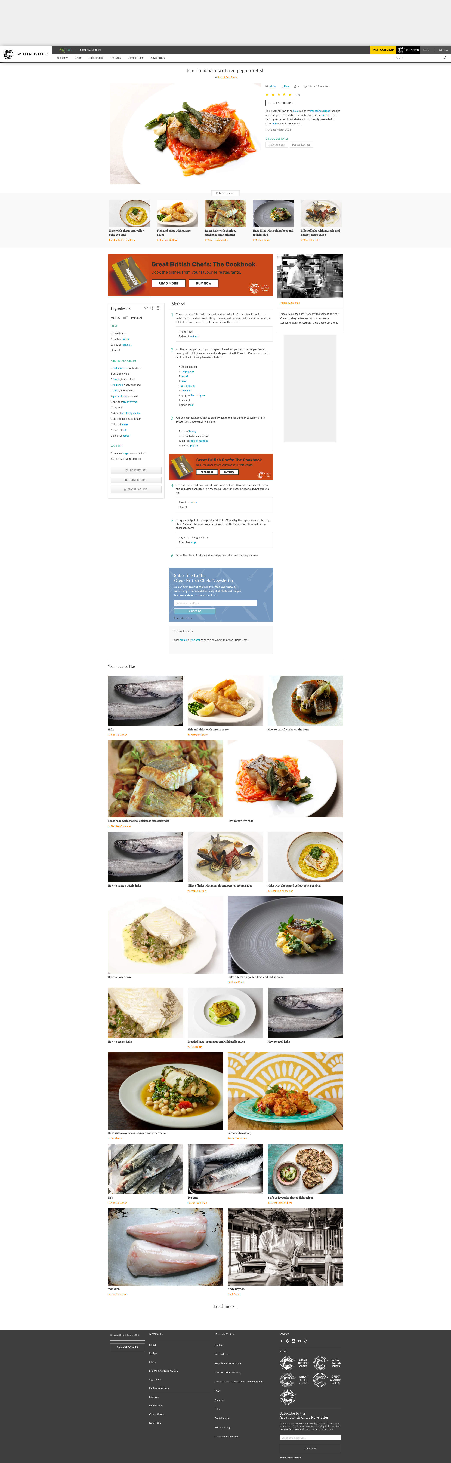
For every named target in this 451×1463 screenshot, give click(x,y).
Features (154, 1396)
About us (219, 1399)
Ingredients (155, 1379)
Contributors (222, 1418)
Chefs (152, 1361)
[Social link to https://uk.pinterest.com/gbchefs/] (287, 1341)
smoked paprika (131, 413)
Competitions (156, 1414)
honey (124, 424)
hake (296, 110)
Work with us (222, 1353)
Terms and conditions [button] (183, 618)
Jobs (217, 1408)
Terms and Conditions (226, 1436)
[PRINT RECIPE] (152, 308)
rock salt (127, 344)
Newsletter (155, 1422)
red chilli (118, 384)
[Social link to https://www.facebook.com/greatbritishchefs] (281, 1341)
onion (116, 390)
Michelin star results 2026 (163, 1370)
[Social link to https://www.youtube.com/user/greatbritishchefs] (299, 1341)
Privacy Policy (222, 1427)
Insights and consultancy (228, 1363)
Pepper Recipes (301, 144)
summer (325, 115)
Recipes (153, 1353)
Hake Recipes (276, 144)
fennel (116, 379)
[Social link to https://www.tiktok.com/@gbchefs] (305, 1341)
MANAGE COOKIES (127, 1347)
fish (274, 123)
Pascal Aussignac (227, 77)
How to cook (156, 1405)
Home (152, 1344)
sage (126, 453)
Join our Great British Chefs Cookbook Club (239, 1381)
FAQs (218, 1390)
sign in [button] (184, 639)
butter (125, 339)
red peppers (120, 367)
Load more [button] (224, 1306)
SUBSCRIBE (194, 611)
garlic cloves (120, 396)
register (196, 639)
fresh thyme (130, 401)
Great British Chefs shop (228, 1372)
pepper (126, 435)
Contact (219, 1344)
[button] (62, 58)
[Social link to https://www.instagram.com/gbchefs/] (293, 1341)
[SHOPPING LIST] (158, 308)
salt (124, 429)
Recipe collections (159, 1388)
